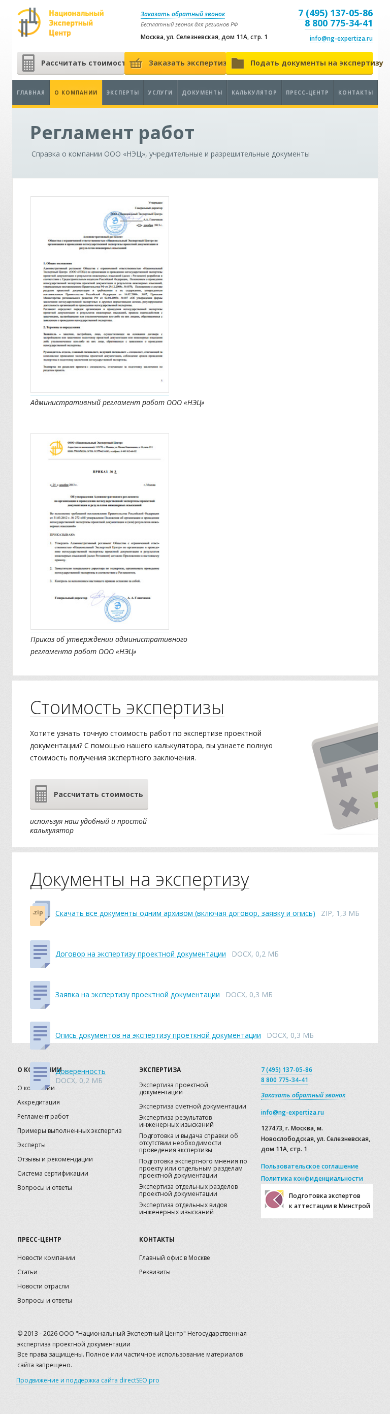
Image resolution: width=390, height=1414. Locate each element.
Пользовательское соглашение (310, 1166)
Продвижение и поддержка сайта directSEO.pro (87, 1380)
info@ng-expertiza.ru (341, 38)
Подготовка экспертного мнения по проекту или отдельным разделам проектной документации (193, 1169)
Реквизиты (155, 1272)
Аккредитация (38, 1102)
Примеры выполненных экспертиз (69, 1131)
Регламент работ (43, 1117)
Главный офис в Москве (174, 1258)
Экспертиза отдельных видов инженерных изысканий (183, 1209)
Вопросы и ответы (44, 1188)
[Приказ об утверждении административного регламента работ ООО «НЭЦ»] (99, 627)
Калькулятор (254, 92)
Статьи (27, 1272)
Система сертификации (52, 1174)
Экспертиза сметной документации (192, 1107)
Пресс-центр (307, 92)
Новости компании (46, 1258)
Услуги (160, 92)
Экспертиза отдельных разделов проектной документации (188, 1190)
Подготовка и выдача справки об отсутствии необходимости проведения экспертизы (188, 1143)
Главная (31, 92)
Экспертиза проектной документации (173, 1089)
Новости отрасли (43, 1286)
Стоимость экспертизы (127, 707)
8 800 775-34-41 (339, 23)
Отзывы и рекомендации (55, 1159)
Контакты (355, 92)
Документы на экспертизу (139, 879)
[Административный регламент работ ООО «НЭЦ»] (99, 390)
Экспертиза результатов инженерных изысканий (176, 1121)
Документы (202, 92)
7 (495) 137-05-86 (335, 13)
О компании (76, 92)
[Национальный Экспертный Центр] (60, 22)
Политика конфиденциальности (312, 1178)
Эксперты (122, 92)
